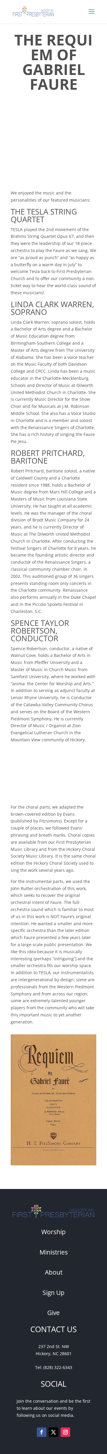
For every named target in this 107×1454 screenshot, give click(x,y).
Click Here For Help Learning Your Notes (45, 773)
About (53, 1272)
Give (53, 1313)
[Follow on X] (53, 1432)
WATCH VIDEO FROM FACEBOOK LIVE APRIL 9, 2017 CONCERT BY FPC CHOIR (51, 149)
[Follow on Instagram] (65, 1432)
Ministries (54, 1252)
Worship (53, 1232)
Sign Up (53, 1292)
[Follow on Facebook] (41, 1432)
